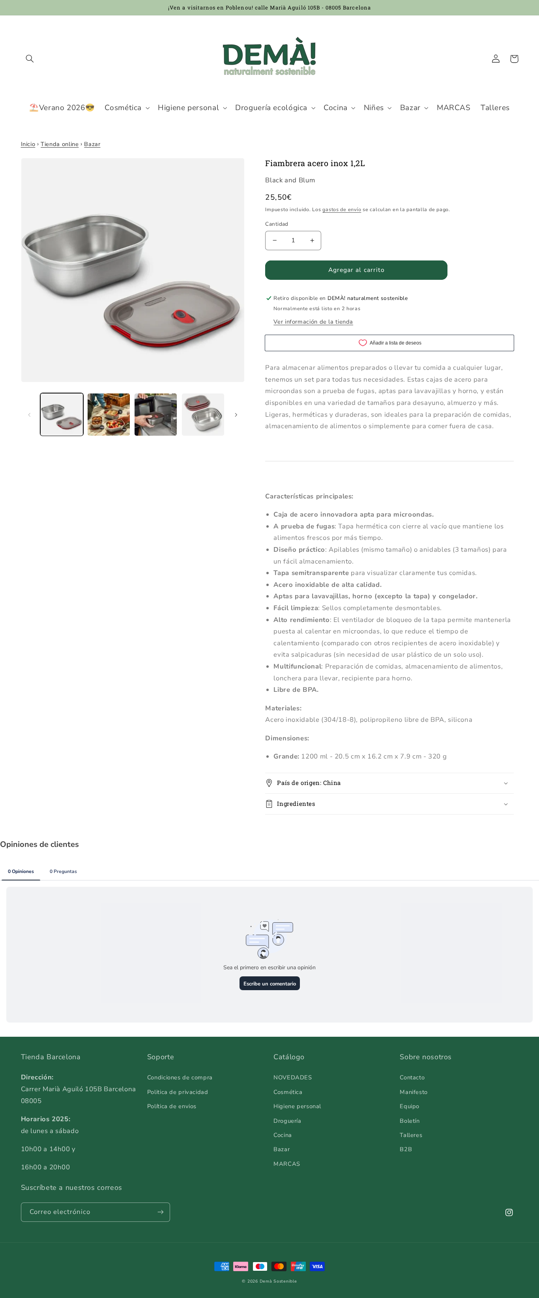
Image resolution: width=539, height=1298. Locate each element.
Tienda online (60, 144)
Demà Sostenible (278, 1281)
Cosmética (288, 1092)
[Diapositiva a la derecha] (236, 414)
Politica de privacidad (177, 1092)
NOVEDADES (292, 1077)
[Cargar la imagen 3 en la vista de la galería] (155, 414)
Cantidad (276, 224)
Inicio (28, 144)
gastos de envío (341, 209)
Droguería (287, 1121)
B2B (406, 1149)
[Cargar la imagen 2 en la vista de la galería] (108, 414)
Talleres (411, 1135)
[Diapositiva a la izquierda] (29, 414)
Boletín (409, 1121)
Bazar (92, 144)
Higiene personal (297, 1106)
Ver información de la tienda (313, 322)
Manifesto (414, 1092)
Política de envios (172, 1106)
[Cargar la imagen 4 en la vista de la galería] (203, 414)
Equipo (409, 1106)
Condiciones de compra (180, 1077)
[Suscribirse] (160, 1212)
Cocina (282, 1135)
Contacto (412, 1077)
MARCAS (286, 1164)
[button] (30, 59)
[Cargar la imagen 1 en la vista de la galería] (61, 414)
